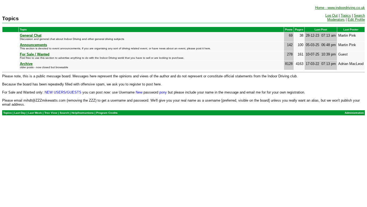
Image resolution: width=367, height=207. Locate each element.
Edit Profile (356, 20)
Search (359, 15)
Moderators (336, 20)
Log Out (331, 15)
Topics (346, 15)
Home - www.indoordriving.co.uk (340, 8)
